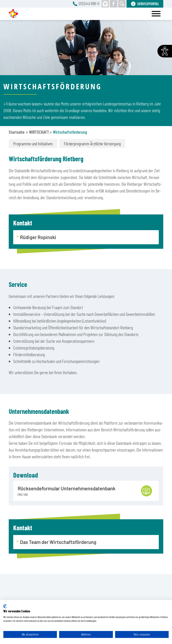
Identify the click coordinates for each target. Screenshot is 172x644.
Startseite (16, 132)
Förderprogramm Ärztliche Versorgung (92, 143)
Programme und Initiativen (33, 143)
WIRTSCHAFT (39, 132)
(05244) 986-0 (89, 3)
